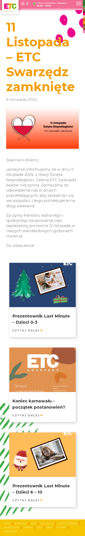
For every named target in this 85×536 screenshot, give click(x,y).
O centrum (20, 523)
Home (7, 523)
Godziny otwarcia (67, 523)
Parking (28, 527)
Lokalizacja (46, 523)
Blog (39, 527)
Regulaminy (10, 531)
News (49, 527)
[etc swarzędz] (10, 7)
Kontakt (61, 527)
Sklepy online (11, 527)
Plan (33, 523)
